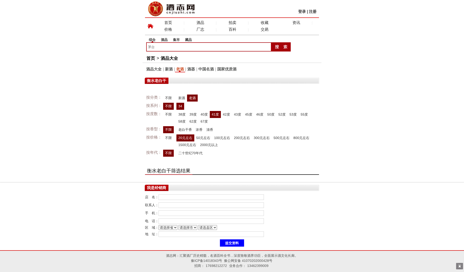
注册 (313, 11)
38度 (182, 114)
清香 (209, 130)
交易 (264, 29)
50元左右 (203, 138)
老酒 (180, 69)
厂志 (200, 29)
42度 (226, 114)
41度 (215, 114)
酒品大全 (169, 58)
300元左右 (262, 138)
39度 (193, 114)
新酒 (169, 69)
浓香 (199, 130)
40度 (204, 114)
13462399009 (257, 266)
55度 (304, 114)
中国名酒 (206, 69)
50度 (271, 114)
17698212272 (216, 266)
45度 (248, 114)
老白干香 (185, 130)
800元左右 (301, 138)
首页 (168, 23)
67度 (204, 121)
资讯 (296, 23)
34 (180, 106)
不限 (168, 98)
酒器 (191, 69)
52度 (282, 114)
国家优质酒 (227, 69)
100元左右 (222, 138)
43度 (237, 114)
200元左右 (242, 138)
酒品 (200, 23)
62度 (193, 121)
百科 (232, 29)
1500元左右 (187, 145)
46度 (259, 114)
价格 (168, 29)
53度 (293, 114)
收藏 (264, 23)
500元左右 (282, 138)
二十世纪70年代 (190, 153)
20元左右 (185, 138)
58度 (182, 121)
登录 (302, 11)
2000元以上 (209, 145)
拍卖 (232, 23)
